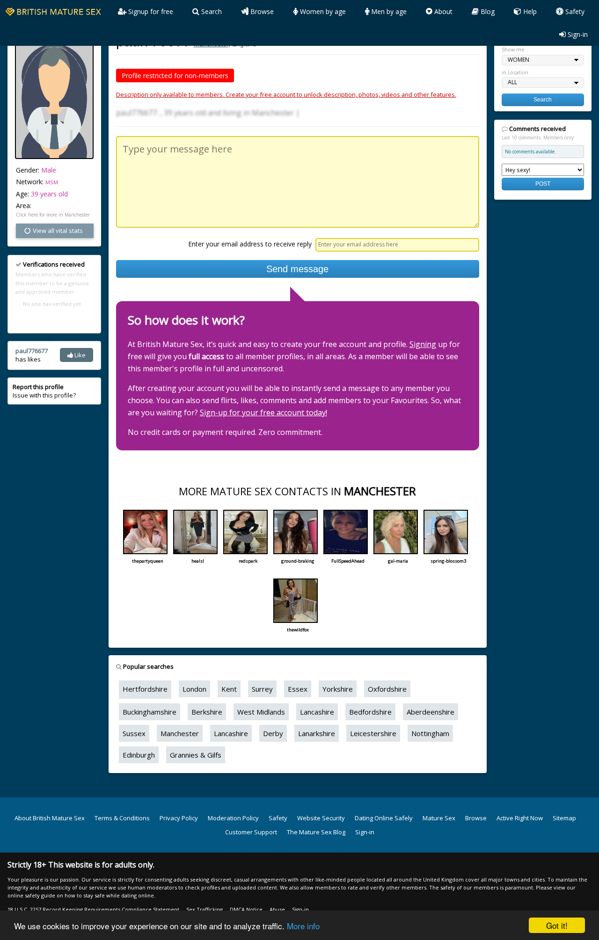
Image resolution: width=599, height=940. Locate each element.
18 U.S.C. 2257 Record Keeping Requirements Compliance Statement (93, 909)
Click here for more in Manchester (53, 214)
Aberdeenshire (430, 711)
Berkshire (206, 711)
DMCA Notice (246, 909)
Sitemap (564, 818)
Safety (573, 11)
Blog (487, 11)
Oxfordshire (387, 689)
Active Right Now (520, 818)
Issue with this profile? (44, 391)
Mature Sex (439, 818)
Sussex (134, 733)
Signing (422, 344)
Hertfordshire (145, 689)
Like (79, 355)
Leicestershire (373, 733)
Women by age (322, 11)
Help (529, 11)
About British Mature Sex (50, 818)
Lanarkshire (316, 733)
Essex (297, 689)
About (442, 11)
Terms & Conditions (122, 818)
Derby (273, 733)
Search (210, 11)
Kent (229, 689)
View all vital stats (57, 230)
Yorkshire (337, 689)
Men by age (388, 11)
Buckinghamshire (149, 711)
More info (303, 926)
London (194, 689)
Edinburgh (139, 754)
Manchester (180, 733)
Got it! (557, 925)
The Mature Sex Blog (316, 832)
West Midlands (261, 711)
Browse (261, 11)
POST (542, 184)
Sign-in (577, 34)
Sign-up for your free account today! (263, 412)
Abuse (277, 909)
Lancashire (317, 711)
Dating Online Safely (384, 818)
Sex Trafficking (204, 909)
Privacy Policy (179, 818)
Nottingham (430, 733)
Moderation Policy (233, 818)
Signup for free (149, 11)
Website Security (321, 818)
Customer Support (251, 832)
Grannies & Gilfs (195, 754)
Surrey (262, 689)
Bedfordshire (370, 711)
